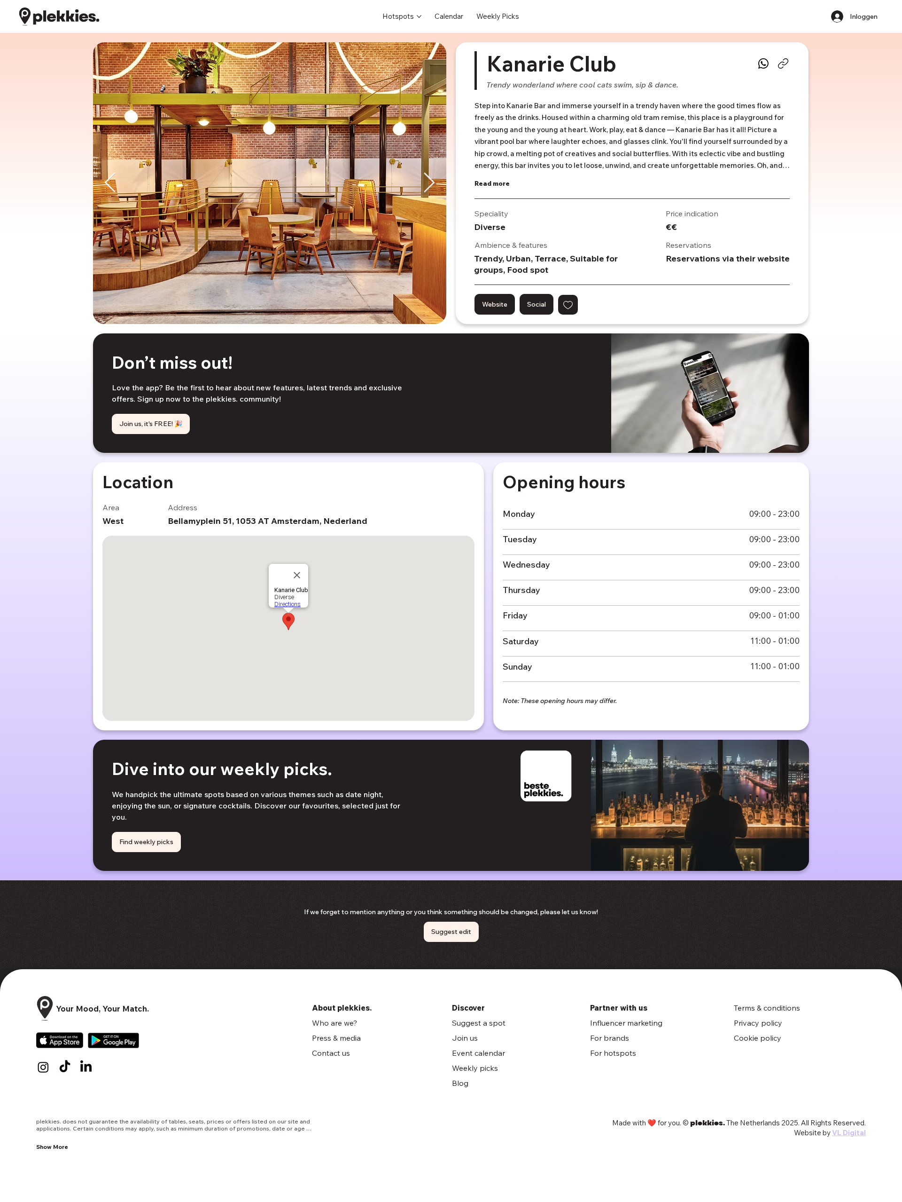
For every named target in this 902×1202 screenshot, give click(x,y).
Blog (460, 1083)
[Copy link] (783, 63)
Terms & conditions (767, 1007)
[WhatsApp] (763, 63)
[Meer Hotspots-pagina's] (419, 16)
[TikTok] (65, 1067)
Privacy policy (758, 1023)
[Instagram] (43, 1067)
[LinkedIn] (86, 1067)
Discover (468, 1007)
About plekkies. (342, 1007)
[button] (568, 305)
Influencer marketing (626, 1023)
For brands (609, 1038)
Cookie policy (757, 1038)
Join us (465, 1038)
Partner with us (618, 1007)
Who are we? (334, 1023)
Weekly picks (475, 1068)
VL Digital (849, 1132)
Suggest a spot (478, 1023)
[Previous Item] (110, 183)
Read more (492, 183)
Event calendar (478, 1053)
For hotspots (613, 1053)
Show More (52, 1146)
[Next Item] (429, 183)
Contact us (331, 1053)
